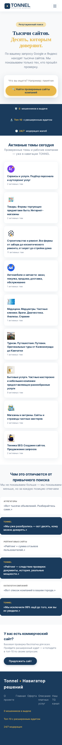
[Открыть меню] (55, 6)
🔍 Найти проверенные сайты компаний (31, 91)
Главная (21, 695)
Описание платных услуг (44, 699)
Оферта (32, 695)
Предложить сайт (20, 661)
